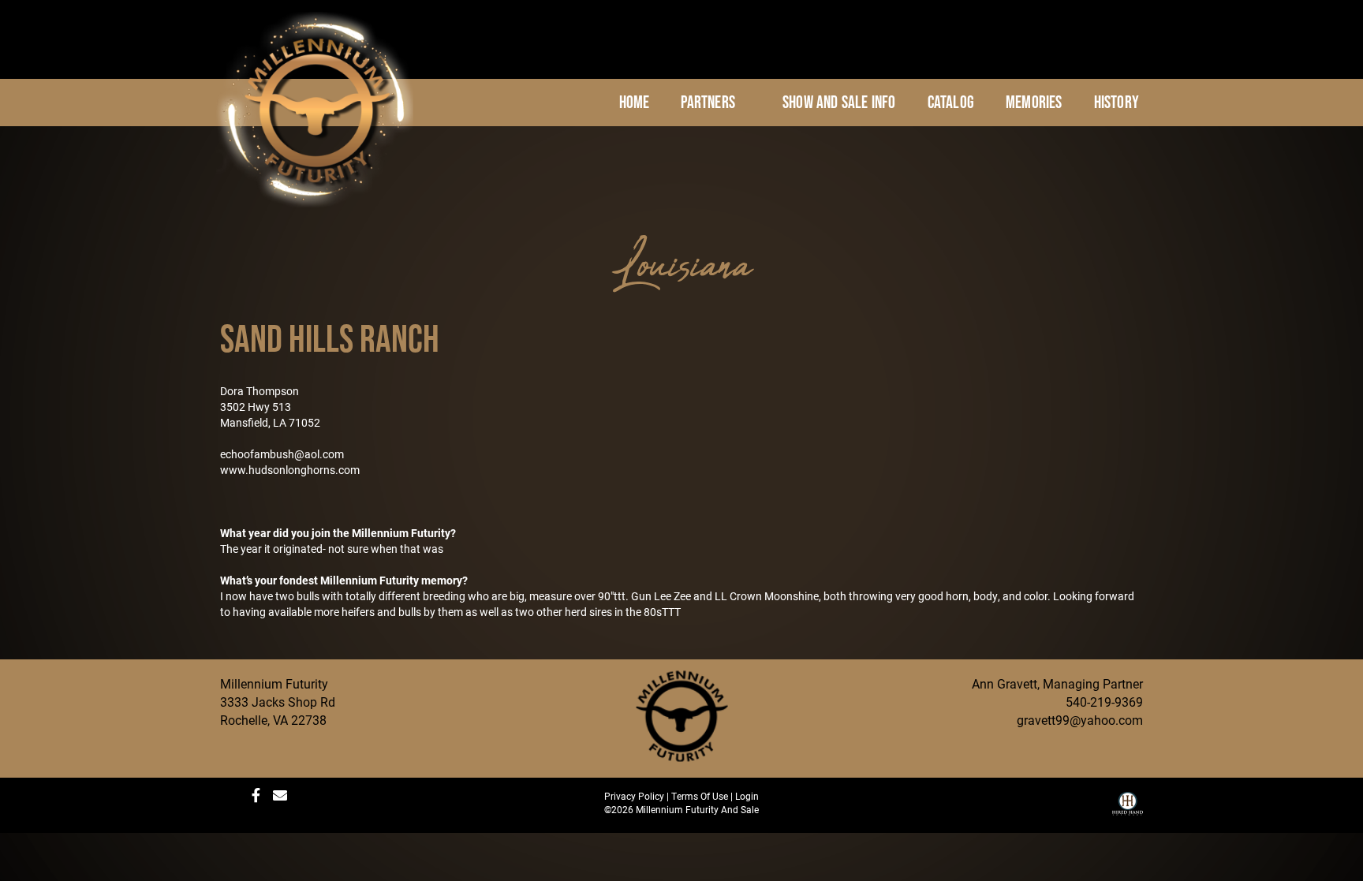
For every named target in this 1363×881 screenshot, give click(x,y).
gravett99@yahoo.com (1080, 719)
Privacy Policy (634, 796)
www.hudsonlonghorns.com (290, 469)
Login (747, 796)
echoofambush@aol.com (282, 453)
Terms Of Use (699, 796)
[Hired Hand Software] (1127, 809)
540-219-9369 (1104, 701)
